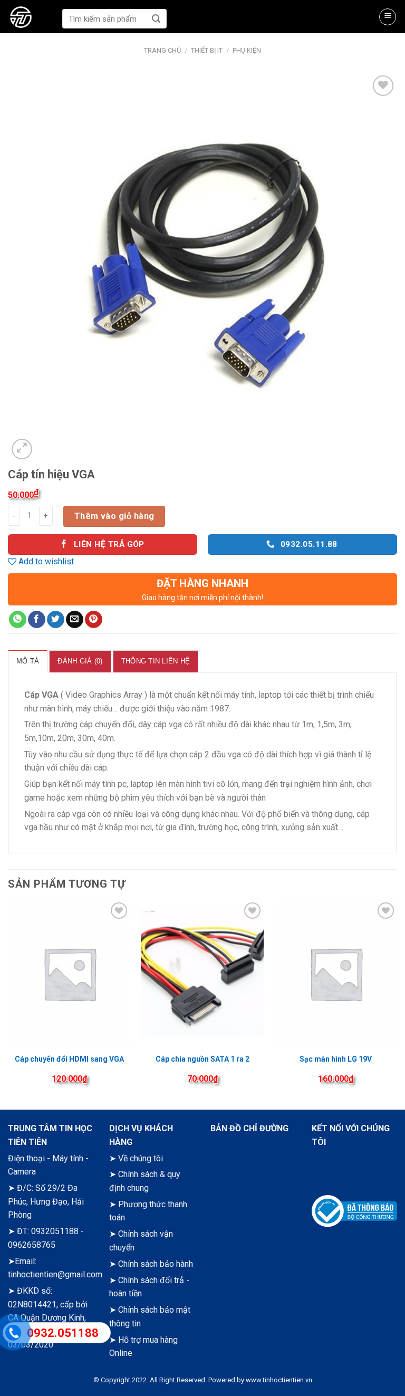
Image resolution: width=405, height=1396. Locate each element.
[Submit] (156, 19)
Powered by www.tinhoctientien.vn (260, 1380)
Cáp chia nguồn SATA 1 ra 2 (202, 1059)
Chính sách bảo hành (155, 1264)
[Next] (396, 1001)
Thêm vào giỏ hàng (114, 516)
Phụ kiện (247, 50)
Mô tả (27, 661)
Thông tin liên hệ (155, 661)
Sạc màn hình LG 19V (336, 1059)
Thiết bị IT (207, 50)
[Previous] (8, 1001)
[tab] (27, 661)
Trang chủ (162, 50)
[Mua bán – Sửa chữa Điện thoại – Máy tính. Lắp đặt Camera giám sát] (32, 18)
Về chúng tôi (140, 1158)
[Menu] (387, 16)
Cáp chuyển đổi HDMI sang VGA (69, 1059)
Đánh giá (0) (79, 661)
